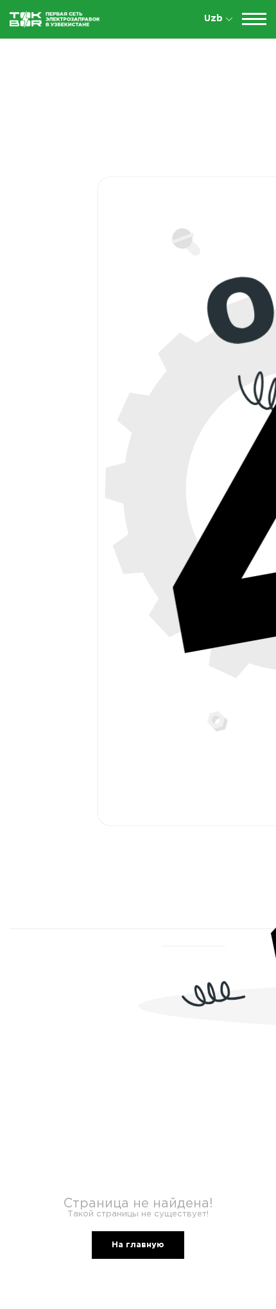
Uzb (213, 19)
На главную (138, 1245)
